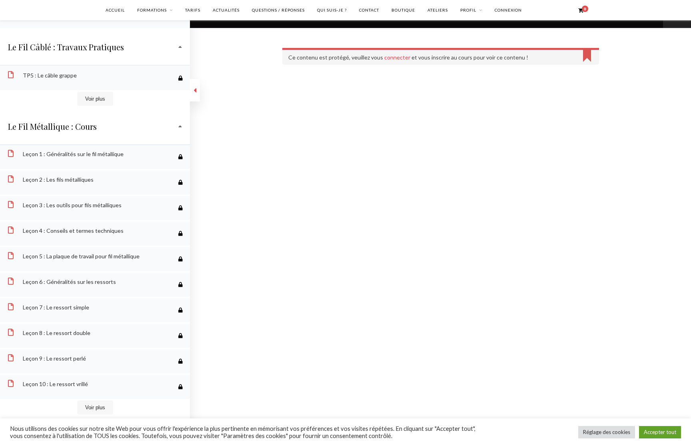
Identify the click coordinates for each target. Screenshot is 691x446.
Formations (152, 10)
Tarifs (192, 10)
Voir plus (95, 99)
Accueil (115, 10)
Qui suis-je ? (332, 10)
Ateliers (437, 10)
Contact (369, 10)
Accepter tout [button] (660, 432)
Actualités (226, 10)
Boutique (403, 10)
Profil (468, 10)
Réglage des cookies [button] (606, 432)
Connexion (508, 10)
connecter (397, 57)
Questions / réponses (278, 10)
